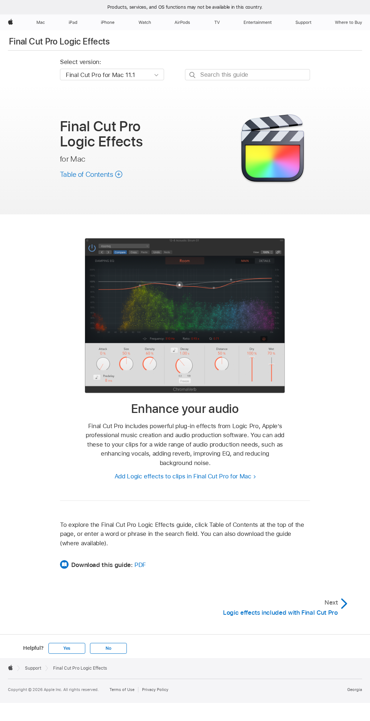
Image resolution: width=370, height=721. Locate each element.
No (108, 648)
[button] (91, 174)
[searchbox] (247, 74)
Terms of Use (121, 689)
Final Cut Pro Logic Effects (59, 41)
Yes (66, 648)
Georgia (354, 689)
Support (33, 668)
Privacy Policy (155, 689)
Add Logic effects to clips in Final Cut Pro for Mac (183, 476)
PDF (140, 564)
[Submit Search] (193, 75)
